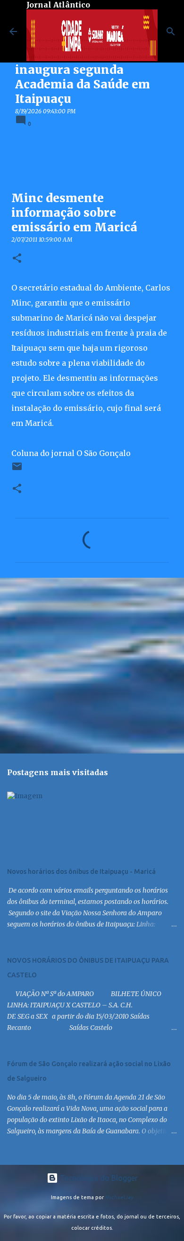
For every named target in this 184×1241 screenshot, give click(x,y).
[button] (17, 258)
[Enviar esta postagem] (17, 470)
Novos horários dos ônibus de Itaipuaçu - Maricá (81, 871)
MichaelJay (119, 1197)
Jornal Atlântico (58, 4)
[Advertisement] (92, 665)
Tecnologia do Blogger (98, 1178)
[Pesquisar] (170, 31)
